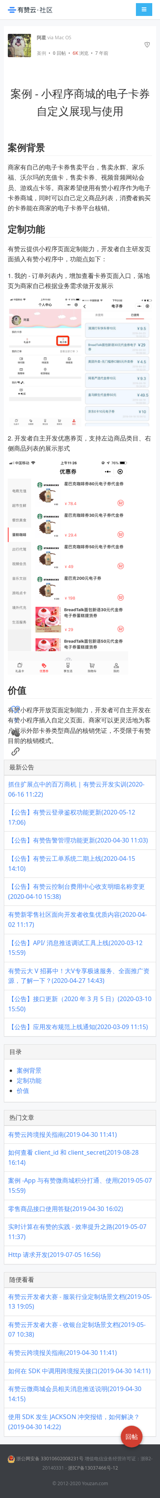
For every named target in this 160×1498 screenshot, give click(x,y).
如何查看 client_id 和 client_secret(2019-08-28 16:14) (73, 1157)
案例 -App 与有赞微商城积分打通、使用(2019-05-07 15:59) (80, 1185)
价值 (23, 1090)
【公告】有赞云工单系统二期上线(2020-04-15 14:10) (71, 863)
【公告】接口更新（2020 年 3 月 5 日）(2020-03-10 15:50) (79, 1004)
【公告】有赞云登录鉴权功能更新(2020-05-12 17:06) (71, 817)
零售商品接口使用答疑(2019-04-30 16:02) (65, 1208)
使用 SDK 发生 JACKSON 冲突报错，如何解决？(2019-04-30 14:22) (74, 1421)
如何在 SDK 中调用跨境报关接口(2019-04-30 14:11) (79, 1371)
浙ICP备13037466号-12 (93, 1468)
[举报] (147, 45)
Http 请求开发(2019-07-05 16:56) (54, 1254)
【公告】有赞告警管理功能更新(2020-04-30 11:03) (78, 840)
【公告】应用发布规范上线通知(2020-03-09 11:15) (78, 1027)
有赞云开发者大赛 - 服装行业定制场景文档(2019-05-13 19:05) (80, 1301)
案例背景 (29, 1070)
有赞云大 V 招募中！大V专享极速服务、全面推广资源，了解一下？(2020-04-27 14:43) (79, 976)
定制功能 (29, 1080)
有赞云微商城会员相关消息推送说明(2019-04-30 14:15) (74, 1393)
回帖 (59, 53)
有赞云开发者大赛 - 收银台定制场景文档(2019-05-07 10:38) (77, 1329)
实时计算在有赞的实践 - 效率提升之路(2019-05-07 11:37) (77, 1231)
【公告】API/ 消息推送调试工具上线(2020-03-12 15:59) (75, 948)
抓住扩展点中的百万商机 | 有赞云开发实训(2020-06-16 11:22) (76, 789)
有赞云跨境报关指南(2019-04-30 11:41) (62, 1134)
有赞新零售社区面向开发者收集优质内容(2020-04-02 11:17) (77, 919)
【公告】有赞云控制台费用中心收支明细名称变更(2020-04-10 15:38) (76, 891)
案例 (41, 53)
